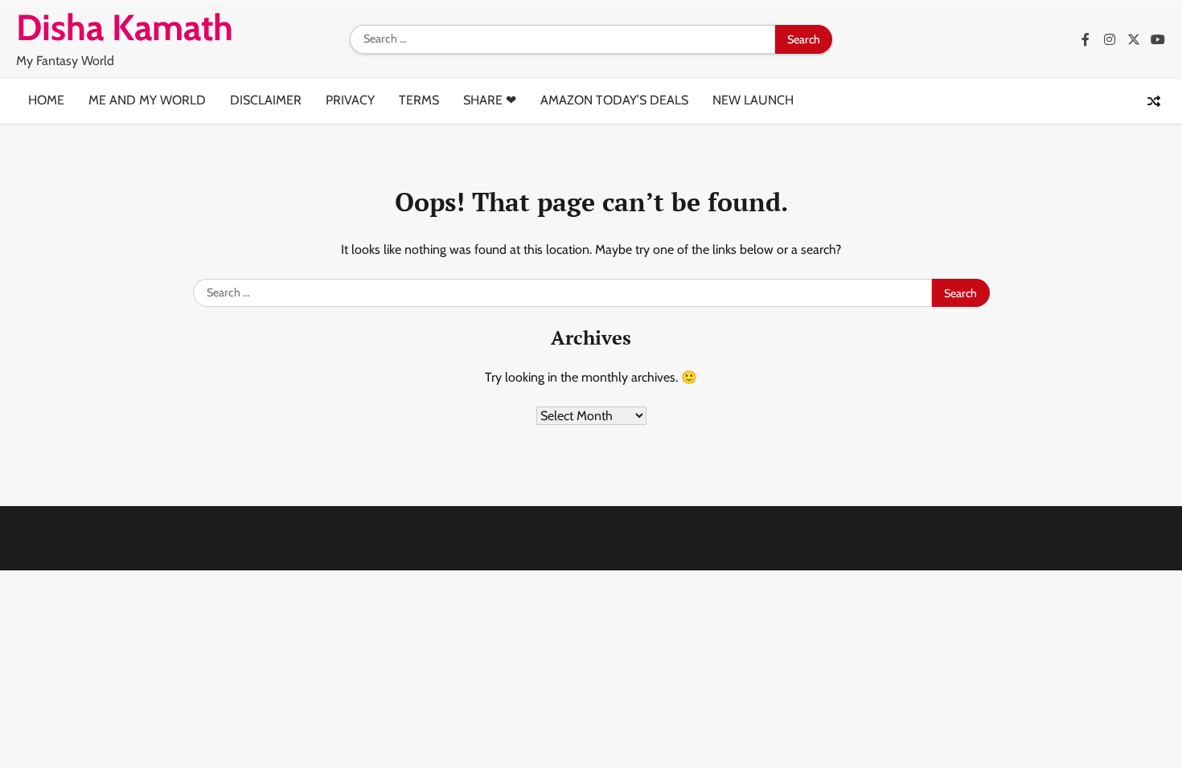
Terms (419, 100)
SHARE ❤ (489, 100)
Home (46, 100)
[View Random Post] (1154, 101)
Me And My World (147, 100)
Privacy (350, 100)
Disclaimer (266, 100)
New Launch (753, 100)
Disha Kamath (124, 27)
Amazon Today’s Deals (614, 100)
